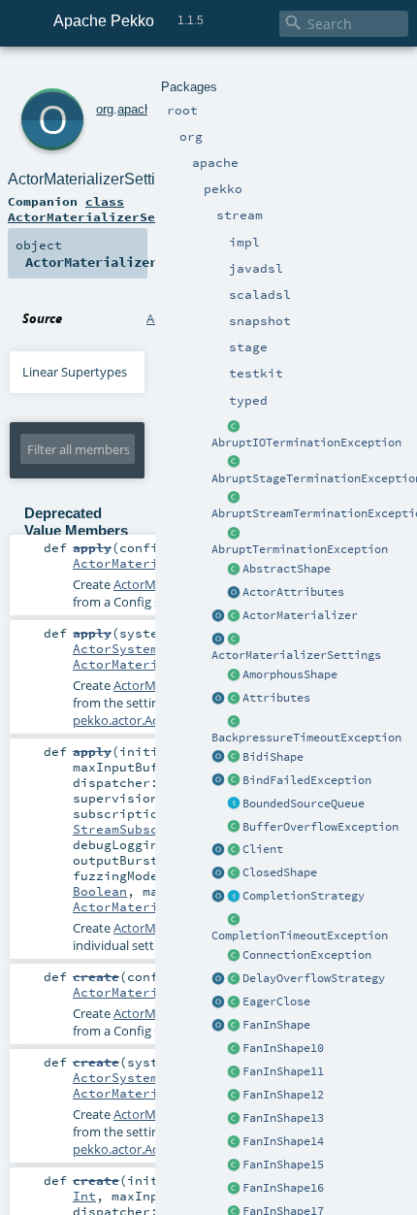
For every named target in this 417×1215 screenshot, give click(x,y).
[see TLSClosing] (233, 1002)
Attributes (276, 698)
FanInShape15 (283, 1164)
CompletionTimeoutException (299, 935)
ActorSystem (115, 648)
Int (84, 1195)
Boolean (100, 891)
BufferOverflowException (320, 827)
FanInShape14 (283, 1141)
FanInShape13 (283, 1118)
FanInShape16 (283, 1188)
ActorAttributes (293, 592)
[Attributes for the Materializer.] (233, 593)
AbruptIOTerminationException (306, 442)
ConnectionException (306, 955)
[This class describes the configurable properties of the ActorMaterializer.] (233, 639)
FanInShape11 (283, 1071)
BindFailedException (306, 780)
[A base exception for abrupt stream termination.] (233, 498)
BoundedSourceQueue (303, 803)
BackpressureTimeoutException (306, 737)
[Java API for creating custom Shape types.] (233, 569)
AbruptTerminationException (299, 549)
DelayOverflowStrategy (313, 978)
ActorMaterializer (300, 615)
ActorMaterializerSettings (296, 655)
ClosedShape (279, 872)
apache (137, 109)
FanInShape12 (283, 1094)
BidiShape (273, 757)
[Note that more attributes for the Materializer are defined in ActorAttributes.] (218, 698)
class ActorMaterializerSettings (105, 208)
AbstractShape (286, 568)
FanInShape (276, 1025)
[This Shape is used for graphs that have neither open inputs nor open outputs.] (233, 873)
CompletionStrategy (303, 896)
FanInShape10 (283, 1048)
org (104, 109)
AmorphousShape (289, 674)
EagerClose (276, 1001)
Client (262, 849)
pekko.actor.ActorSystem (145, 720)
